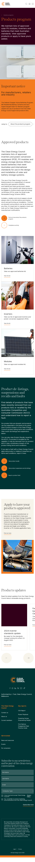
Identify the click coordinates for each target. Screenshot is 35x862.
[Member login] (29, 4)
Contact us (4, 712)
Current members (6, 720)
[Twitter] (18, 688)
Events (3, 744)
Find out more (7, 533)
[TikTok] (24, 688)
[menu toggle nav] (33, 4)
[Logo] (17, 680)
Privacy (20, 849)
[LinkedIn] (15, 688)
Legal (14, 849)
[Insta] (12, 688)
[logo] (5, 4)
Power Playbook (23, 714)
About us (4, 716)
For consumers (5, 748)
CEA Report (21, 710)
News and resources (7, 740)
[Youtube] (21, 688)
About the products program (20, 124)
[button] (28, 658)
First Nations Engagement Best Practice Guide (23, 726)
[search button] (26, 4)
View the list (7, 275)
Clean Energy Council (17, 852)
